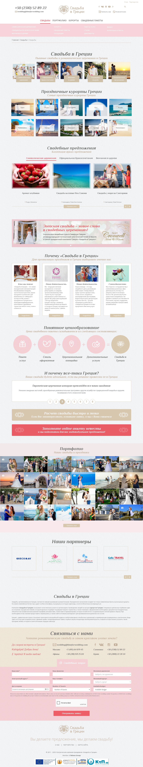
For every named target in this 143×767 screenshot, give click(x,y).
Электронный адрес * (20, 679)
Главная (15, 40)
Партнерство (133, 2)
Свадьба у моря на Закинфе (112, 193)
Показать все (72, 206)
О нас (126, 2)
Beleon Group (76, 755)
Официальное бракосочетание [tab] (76, 158)
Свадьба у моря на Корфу (30, 193)
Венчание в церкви (20, 33)
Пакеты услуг (90, 27)
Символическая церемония (24, 27)
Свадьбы (45, 20)
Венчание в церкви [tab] (106, 158)
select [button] (46, 689)
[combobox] (28, 689)
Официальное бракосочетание (25, 30)
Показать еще (71, 525)
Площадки (58, 33)
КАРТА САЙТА (83, 745)
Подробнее (26, 316)
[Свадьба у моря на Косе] (71, 176)
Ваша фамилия (58, 671)
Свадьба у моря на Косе (71, 193)
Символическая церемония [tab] (41, 158)
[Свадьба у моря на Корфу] (31, 176)
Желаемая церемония (101, 671)
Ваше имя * (16, 671)
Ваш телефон (58, 679)
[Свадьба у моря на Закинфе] (112, 176)
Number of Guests (59, 686)
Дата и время (17, 686)
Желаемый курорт (100, 679)
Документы (89, 33)
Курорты (74, 20)
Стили (87, 30)
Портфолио (59, 20)
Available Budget (99, 686)
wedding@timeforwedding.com (72, 645)
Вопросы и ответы (115, 30)
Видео (110, 27)
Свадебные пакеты (92, 20)
